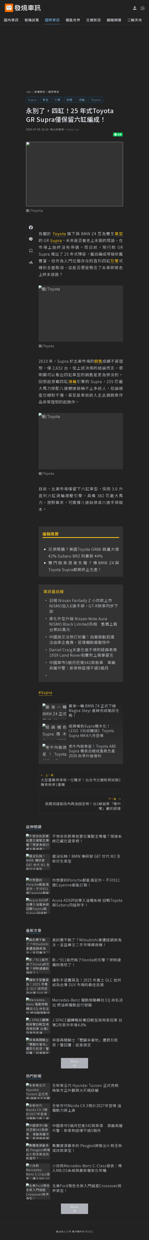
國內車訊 (11, 19)
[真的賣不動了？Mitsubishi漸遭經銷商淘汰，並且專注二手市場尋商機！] (38, 945)
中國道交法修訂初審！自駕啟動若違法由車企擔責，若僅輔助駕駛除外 (81, 639)
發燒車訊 (39, 91)
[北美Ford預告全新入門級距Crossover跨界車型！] (38, 1191)
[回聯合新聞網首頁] (9, 8)
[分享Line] (31, 239)
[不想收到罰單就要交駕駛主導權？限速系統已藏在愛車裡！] (38, 842)
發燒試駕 (31, 19)
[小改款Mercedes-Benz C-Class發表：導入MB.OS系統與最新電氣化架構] (38, 1171)
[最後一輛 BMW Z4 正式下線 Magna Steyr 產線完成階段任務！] (54, 711)
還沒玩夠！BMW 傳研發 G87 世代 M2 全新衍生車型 (86, 858)
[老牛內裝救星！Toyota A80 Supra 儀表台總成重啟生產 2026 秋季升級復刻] (54, 752)
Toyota (96, 100)
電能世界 (73, 19)
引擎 (58, 100)
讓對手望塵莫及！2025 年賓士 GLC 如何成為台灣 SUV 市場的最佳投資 (86, 982)
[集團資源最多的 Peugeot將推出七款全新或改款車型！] (38, 1151)
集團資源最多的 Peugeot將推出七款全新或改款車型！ (87, 1148)
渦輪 (82, 100)
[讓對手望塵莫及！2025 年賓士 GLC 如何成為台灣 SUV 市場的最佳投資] (38, 986)
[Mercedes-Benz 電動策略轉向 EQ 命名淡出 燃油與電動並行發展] (38, 1006)
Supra (32, 100)
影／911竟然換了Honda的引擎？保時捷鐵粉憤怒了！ (86, 962)
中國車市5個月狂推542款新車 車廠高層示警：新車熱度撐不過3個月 (82, 665)
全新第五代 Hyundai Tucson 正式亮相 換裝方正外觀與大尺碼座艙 (85, 1088)
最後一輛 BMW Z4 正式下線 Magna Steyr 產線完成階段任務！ (94, 710)
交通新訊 (93, 19)
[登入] (135, 8)
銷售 (70, 100)
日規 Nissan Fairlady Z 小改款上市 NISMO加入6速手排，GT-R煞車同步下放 (83, 606)
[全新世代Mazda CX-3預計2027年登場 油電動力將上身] (38, 1111)
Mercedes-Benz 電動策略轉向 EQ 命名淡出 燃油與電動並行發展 (87, 1002)
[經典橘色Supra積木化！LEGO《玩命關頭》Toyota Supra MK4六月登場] (54, 732)
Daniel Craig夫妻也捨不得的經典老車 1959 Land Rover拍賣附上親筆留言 (83, 652)
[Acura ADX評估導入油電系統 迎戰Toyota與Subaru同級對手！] (38, 906)
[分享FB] (31, 227)
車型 (45, 100)
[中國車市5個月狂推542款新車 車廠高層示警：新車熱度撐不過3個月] (38, 1131)
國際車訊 (52, 19)
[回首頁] (27, 8)
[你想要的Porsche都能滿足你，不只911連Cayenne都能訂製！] (38, 886)
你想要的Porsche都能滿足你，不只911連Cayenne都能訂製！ (86, 882)
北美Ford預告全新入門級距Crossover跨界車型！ (86, 1188)
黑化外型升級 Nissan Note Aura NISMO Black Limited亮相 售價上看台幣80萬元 (83, 624)
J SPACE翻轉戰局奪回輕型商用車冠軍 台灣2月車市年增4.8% (87, 1022)
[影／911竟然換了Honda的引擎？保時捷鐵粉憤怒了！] (38, 965)
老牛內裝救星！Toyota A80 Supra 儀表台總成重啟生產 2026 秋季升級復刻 (92, 751)
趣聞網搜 (114, 19)
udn (28, 91)
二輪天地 (134, 19)
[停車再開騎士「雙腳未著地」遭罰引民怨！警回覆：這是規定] (38, 1046)
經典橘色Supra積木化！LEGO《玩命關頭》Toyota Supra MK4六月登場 (91, 731)
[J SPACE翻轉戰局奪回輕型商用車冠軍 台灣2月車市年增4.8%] (38, 1026)
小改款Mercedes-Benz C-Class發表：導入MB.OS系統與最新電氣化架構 (87, 1168)
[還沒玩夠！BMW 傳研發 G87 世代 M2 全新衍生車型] (38, 862)
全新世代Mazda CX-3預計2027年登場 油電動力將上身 (86, 1108)
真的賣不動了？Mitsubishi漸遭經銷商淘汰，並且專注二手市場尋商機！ (87, 942)
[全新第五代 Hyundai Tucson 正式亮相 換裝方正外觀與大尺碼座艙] (38, 1091)
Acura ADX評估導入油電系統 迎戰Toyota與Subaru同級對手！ (87, 902)
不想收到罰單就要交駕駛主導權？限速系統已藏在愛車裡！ (87, 838)
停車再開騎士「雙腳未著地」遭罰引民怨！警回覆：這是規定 (85, 1042)
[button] (142, 8)
